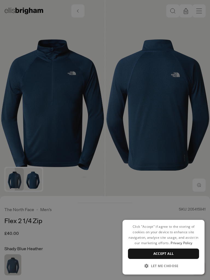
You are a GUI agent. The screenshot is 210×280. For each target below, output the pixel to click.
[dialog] (163, 247)
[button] (163, 265)
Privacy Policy (181, 243)
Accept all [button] (163, 253)
